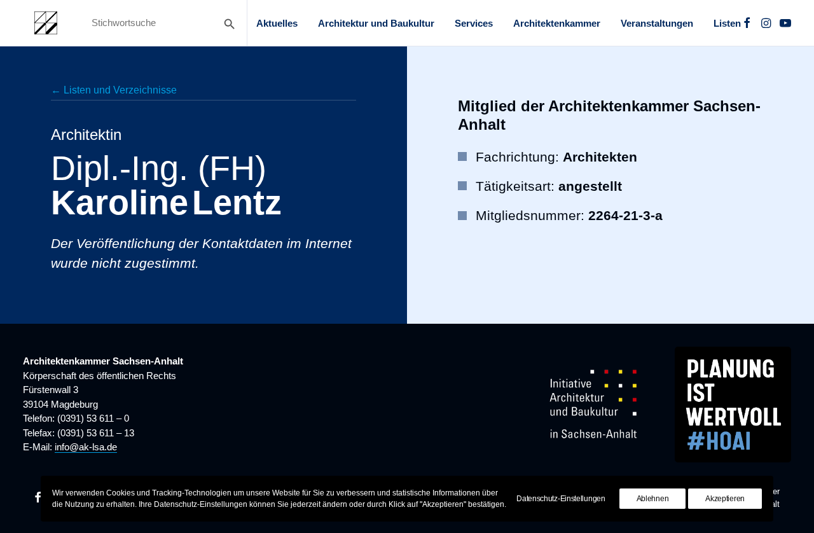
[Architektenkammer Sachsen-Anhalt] (45, 22)
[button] (747, 23)
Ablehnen (653, 498)
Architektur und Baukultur (376, 23)
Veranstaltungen (657, 23)
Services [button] (474, 23)
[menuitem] (277, 23)
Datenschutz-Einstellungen (560, 498)
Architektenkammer (556, 23)
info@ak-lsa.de (86, 446)
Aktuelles (277, 23)
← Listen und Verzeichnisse (114, 90)
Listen (727, 23)
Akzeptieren (725, 498)
